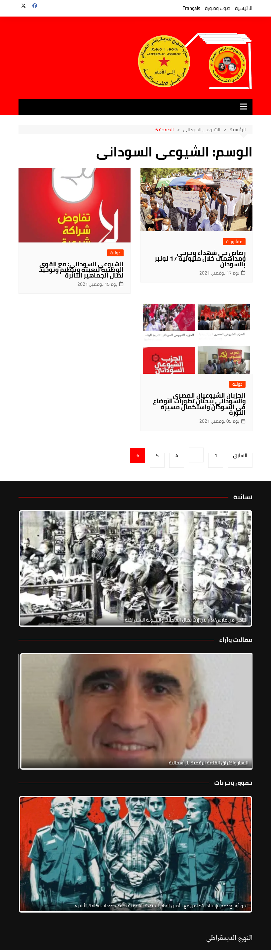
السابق (240, 456)
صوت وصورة (217, 8)
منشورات (234, 241)
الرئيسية (243, 8)
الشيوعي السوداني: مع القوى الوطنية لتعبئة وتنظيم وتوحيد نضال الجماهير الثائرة (81, 269)
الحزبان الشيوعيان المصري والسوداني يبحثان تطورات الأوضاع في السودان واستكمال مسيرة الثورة (199, 403)
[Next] (238, 568)
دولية (115, 252)
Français (191, 8)
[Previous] (32, 711)
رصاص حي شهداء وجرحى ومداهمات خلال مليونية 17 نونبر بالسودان (200, 258)
